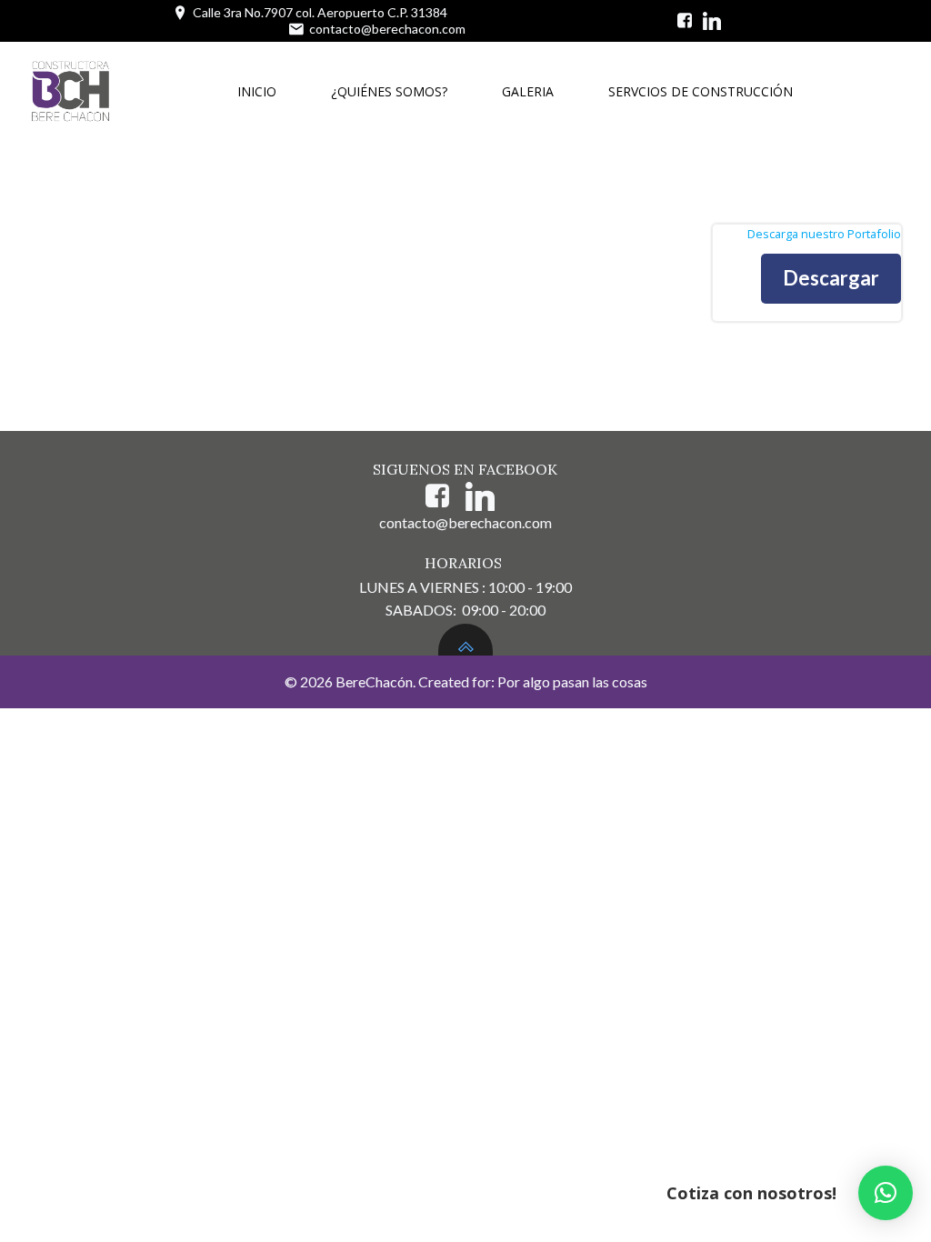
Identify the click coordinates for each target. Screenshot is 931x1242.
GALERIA (528, 91)
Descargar (831, 277)
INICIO (256, 91)
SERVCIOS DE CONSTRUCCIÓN (700, 91)
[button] (885, 1193)
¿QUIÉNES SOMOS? (389, 91)
